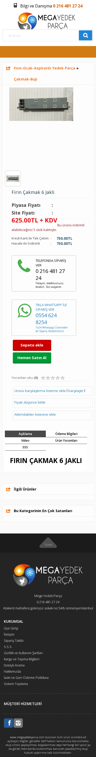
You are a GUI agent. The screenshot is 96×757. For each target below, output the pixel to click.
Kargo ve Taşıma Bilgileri (21, 659)
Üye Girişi (11, 628)
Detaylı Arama (14, 665)
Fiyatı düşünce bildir (30, 402)
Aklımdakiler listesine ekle (35, 414)
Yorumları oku (25, 377)
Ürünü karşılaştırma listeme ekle (40, 390)
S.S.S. (8, 646)
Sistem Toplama (16, 683)
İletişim (9, 634)
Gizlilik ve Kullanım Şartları (23, 653)
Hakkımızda (12, 671)
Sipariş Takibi (14, 640)
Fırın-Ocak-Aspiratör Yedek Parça (44, 68)
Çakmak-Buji (25, 79)
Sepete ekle (31, 345)
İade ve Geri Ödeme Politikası (26, 677)
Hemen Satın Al (31, 357)
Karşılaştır (75, 390)
